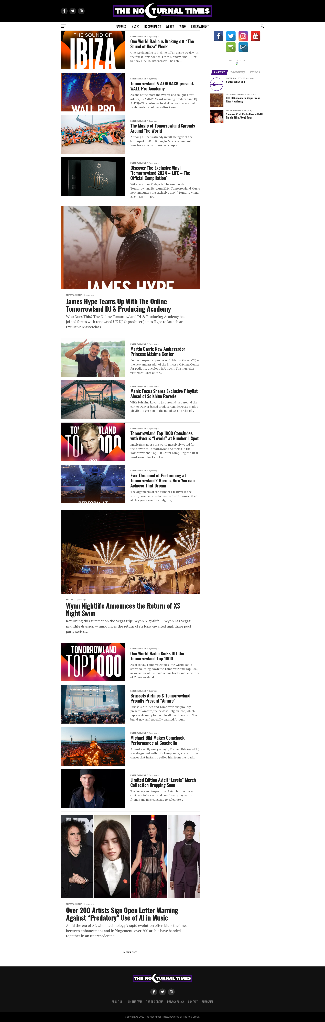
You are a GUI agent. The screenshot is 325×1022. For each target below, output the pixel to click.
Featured (120, 26)
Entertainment (200, 26)
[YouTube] (256, 36)
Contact (193, 1002)
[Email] (243, 47)
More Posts (130, 952)
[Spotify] (231, 47)
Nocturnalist (152, 26)
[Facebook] (218, 36)
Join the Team (134, 1002)
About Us (117, 1002)
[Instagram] (243, 36)
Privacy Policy (175, 1002)
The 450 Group (154, 1002)
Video (182, 26)
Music (135, 26)
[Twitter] (231, 36)
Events (170, 26)
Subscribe (207, 1002)
